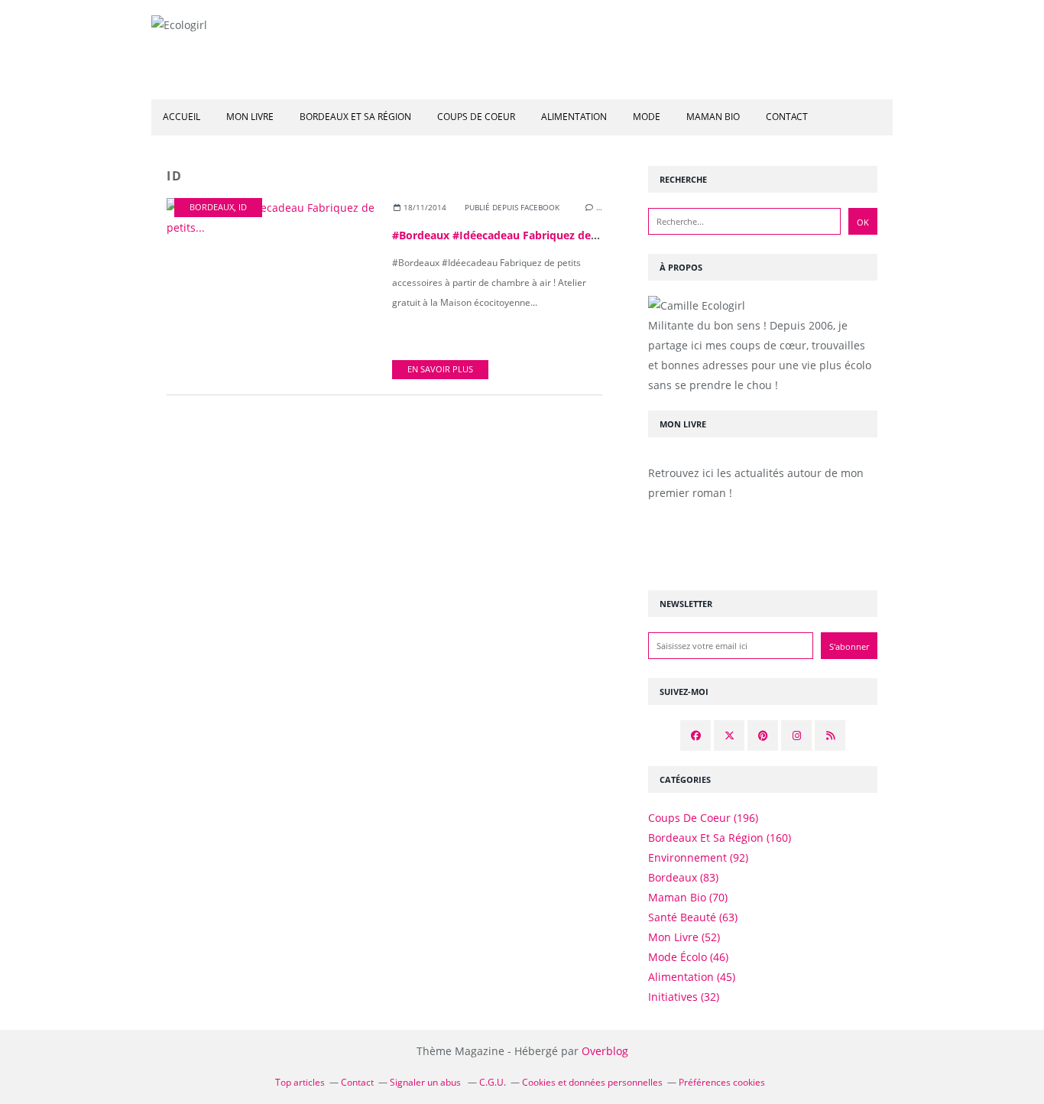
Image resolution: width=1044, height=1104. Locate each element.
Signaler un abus (426, 1082)
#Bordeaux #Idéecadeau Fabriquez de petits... (513, 235)
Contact (787, 116)
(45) (691, 976)
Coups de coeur (476, 116)
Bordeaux (212, 207)
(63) (693, 917)
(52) (684, 937)
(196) (703, 817)
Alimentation (574, 116)
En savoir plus (440, 369)
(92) (698, 857)
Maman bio (713, 116)
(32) (683, 996)
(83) (683, 877)
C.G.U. (492, 1082)
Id (242, 207)
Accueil (181, 116)
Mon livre (250, 116)
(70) (688, 897)
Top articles (300, 1082)
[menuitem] (181, 117)
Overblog (605, 1051)
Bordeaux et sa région (355, 116)
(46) (688, 957)
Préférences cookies (722, 1082)
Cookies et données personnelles (592, 1082)
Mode (646, 116)
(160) (719, 837)
